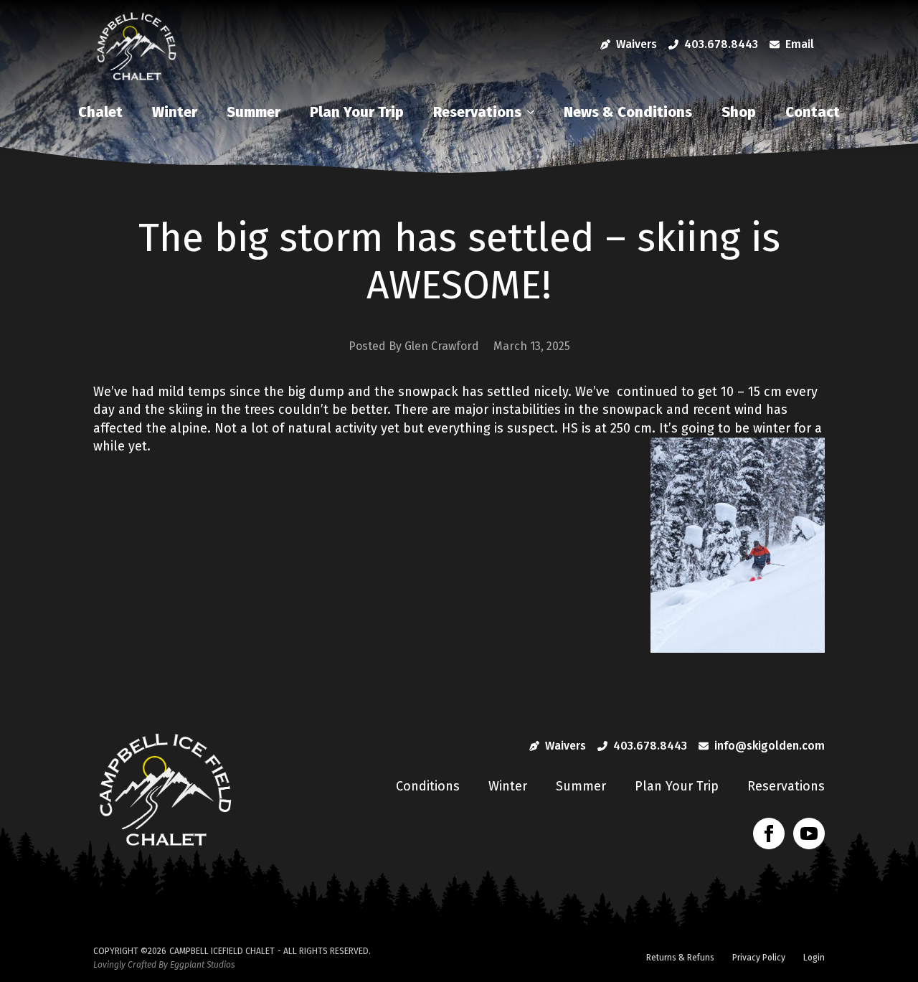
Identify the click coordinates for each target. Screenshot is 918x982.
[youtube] (809, 833)
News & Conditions (628, 112)
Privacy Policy (758, 958)
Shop (738, 112)
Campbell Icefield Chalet (222, 951)
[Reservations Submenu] (534, 112)
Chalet (100, 112)
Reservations (477, 112)
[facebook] (769, 833)
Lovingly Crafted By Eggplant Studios (164, 965)
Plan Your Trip (357, 112)
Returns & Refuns (680, 958)
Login (814, 958)
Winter (174, 112)
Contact (812, 112)
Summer (253, 112)
